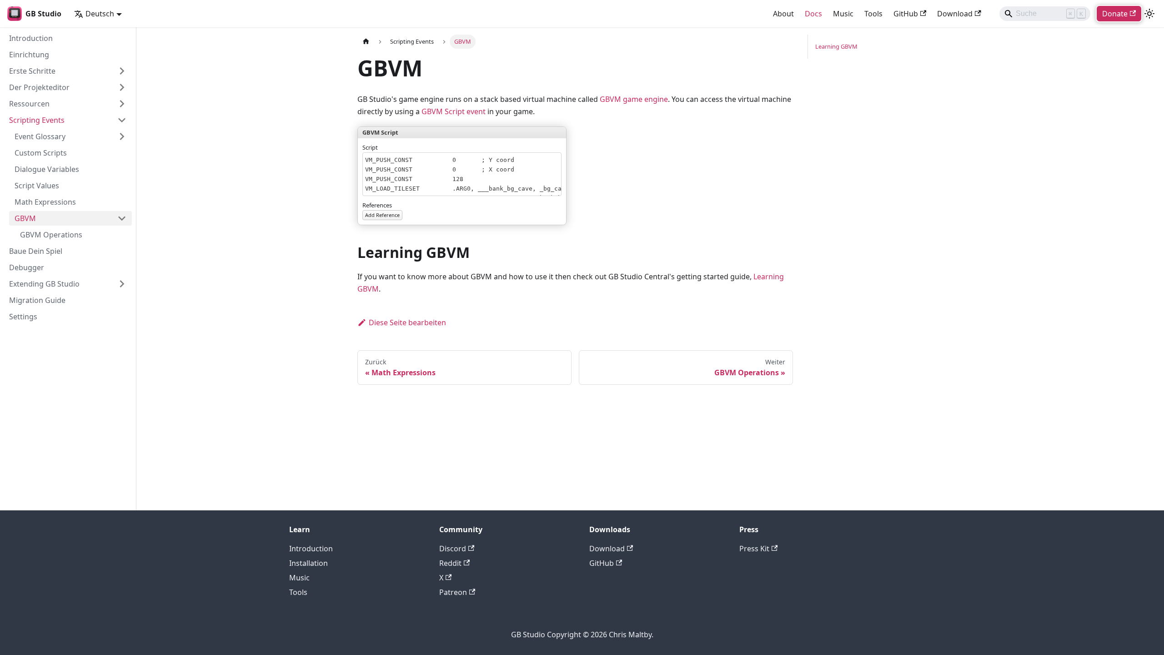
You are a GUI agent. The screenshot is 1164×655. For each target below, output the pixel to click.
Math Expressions (45, 202)
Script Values (37, 186)
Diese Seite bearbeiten (407, 322)
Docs (813, 14)
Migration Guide (37, 300)
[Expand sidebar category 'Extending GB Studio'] (122, 284)
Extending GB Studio (44, 284)
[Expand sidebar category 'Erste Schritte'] (122, 71)
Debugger (26, 267)
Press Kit (754, 549)
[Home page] (366, 42)
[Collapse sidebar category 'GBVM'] (122, 218)
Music (843, 14)
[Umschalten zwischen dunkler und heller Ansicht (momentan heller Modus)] (1149, 13)
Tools (873, 14)
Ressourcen (29, 104)
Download (955, 14)
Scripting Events (37, 120)
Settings (23, 317)
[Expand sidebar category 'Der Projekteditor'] (122, 87)
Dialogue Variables (47, 169)
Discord (452, 549)
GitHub (905, 14)
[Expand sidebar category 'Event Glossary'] (122, 136)
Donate (1115, 14)
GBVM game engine (634, 99)
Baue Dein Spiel (35, 251)
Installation (308, 563)
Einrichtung (29, 55)
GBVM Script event (453, 111)
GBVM (25, 218)
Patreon (453, 592)
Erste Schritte (32, 71)
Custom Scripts (41, 153)
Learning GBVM (836, 46)
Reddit (450, 563)
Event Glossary (40, 136)
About (783, 14)
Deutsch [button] (99, 14)
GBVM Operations (51, 235)
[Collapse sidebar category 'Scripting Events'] (122, 120)
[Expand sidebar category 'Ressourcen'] (122, 103)
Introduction (31, 38)
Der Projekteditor (39, 87)
